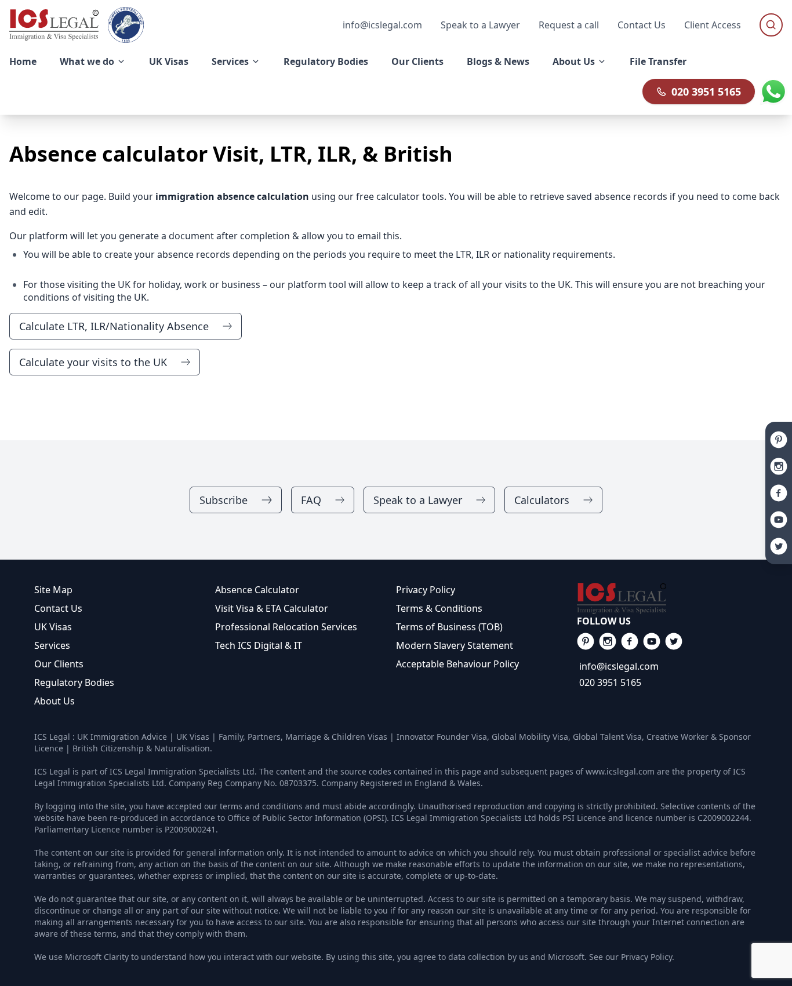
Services (52, 645)
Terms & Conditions (439, 608)
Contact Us (641, 25)
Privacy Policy (425, 589)
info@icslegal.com (619, 666)
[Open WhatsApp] (773, 91)
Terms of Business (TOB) (449, 626)
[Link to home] (54, 25)
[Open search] (771, 24)
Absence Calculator (257, 589)
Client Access (712, 25)
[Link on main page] (667, 598)
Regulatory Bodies (74, 682)
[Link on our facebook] (585, 641)
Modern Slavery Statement (454, 645)
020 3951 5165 (706, 91)
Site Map (53, 589)
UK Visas (53, 626)
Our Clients (58, 664)
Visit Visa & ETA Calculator (271, 608)
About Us (54, 701)
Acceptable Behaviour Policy (457, 664)
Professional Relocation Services (286, 626)
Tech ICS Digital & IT (258, 645)
